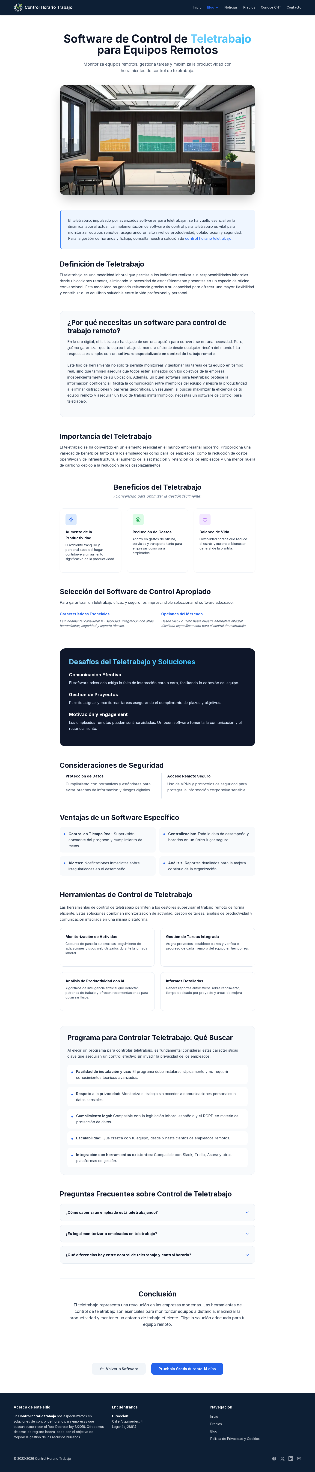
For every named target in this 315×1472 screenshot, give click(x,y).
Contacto (294, 7)
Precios (249, 7)
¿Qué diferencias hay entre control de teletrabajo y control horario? (128, 1255)
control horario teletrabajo (208, 238)
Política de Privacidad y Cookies (235, 1439)
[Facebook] (274, 1458)
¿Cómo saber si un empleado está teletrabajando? (111, 1212)
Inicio (197, 7)
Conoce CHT (271, 7)
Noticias (231, 7)
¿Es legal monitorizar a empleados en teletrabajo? (111, 1233)
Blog (210, 7)
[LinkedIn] (290, 1458)
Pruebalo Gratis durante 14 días (187, 1368)
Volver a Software (122, 1368)
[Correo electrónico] (299, 1458)
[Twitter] (282, 1458)
